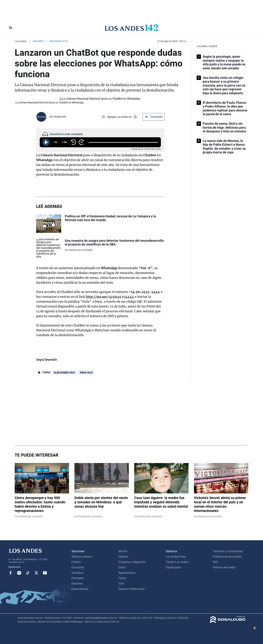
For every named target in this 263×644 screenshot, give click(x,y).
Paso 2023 (86, 372)
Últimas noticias (81, 556)
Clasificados (173, 567)
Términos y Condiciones (228, 551)
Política (76, 562)
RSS (215, 562)
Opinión (123, 556)
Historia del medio (224, 567)
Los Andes (20, 41)
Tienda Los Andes (177, 562)
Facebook (10, 573)
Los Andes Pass (176, 556)
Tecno (122, 578)
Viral (121, 583)
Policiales (77, 578)
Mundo (122, 551)
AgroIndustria (126, 572)
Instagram (19, 573)
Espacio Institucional (131, 589)
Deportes (77, 583)
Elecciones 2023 (64, 372)
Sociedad (38, 41)
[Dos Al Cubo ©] (227, 622)
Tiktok (28, 573)
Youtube (45, 573)
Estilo (121, 567)
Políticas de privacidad (227, 556)
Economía (77, 567)
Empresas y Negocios (132, 562)
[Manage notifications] (254, 628)
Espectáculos (79, 589)
